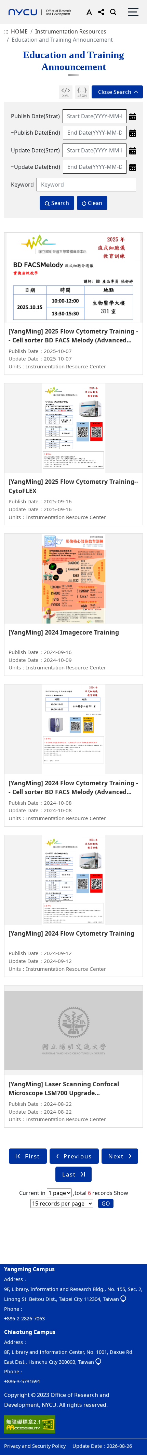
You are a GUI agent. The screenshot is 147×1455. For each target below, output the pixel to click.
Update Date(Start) (35, 150)
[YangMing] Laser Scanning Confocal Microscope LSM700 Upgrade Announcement (64, 1093)
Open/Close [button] (117, 91)
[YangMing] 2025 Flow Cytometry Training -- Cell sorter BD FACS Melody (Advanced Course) (73, 340)
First (32, 1156)
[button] (88, 12)
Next (116, 1156)
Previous (78, 1156)
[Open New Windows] (65, 92)
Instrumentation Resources (70, 31)
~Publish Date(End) (35, 132)
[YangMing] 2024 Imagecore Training (64, 632)
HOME (19, 31)
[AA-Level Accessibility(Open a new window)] (29, 1427)
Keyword (22, 184)
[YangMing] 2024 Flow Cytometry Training (71, 933)
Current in (32, 1193)
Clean (95, 203)
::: (6, 31)
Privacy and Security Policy (35, 1446)
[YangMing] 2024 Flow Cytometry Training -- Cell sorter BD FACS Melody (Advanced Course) (73, 792)
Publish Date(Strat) (35, 116)
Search (60, 203)
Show (121, 1193)
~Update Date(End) (35, 167)
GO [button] (106, 1203)
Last (69, 1174)
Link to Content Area (26, 4)
